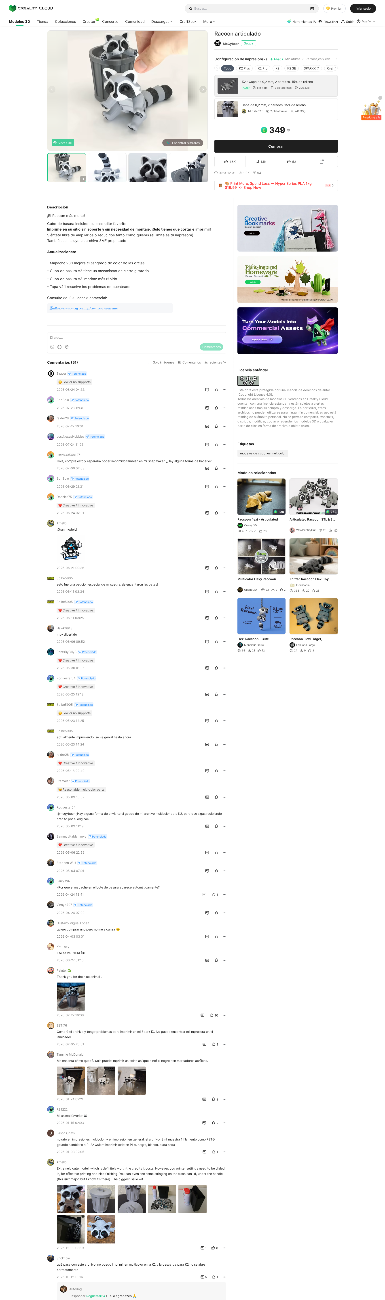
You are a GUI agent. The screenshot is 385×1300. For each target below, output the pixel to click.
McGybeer (231, 44)
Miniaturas (292, 59)
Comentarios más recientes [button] (202, 362)
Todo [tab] (227, 68)
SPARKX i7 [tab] (311, 68)
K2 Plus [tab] (244, 68)
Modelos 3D (19, 21)
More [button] (207, 21)
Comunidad (135, 21)
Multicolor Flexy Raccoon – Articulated (257, 579)
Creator (88, 21)
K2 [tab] (277, 68)
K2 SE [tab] (291, 68)
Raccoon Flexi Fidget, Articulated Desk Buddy (308, 639)
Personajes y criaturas (320, 59)
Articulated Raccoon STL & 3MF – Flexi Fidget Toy (313, 519)
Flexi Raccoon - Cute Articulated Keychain (253, 639)
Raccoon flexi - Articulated (257, 519)
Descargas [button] (160, 21)
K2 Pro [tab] (262, 68)
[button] (366, 21)
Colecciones (65, 21)
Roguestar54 (95, 1296)
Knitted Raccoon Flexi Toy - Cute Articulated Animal (310, 579)
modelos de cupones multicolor (263, 453)
